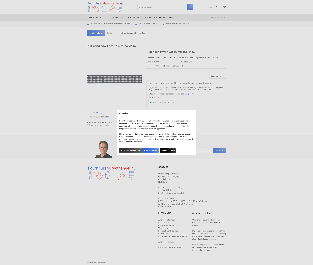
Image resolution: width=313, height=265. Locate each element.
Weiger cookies (168, 150)
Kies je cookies (150, 150)
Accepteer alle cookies (130, 150)
